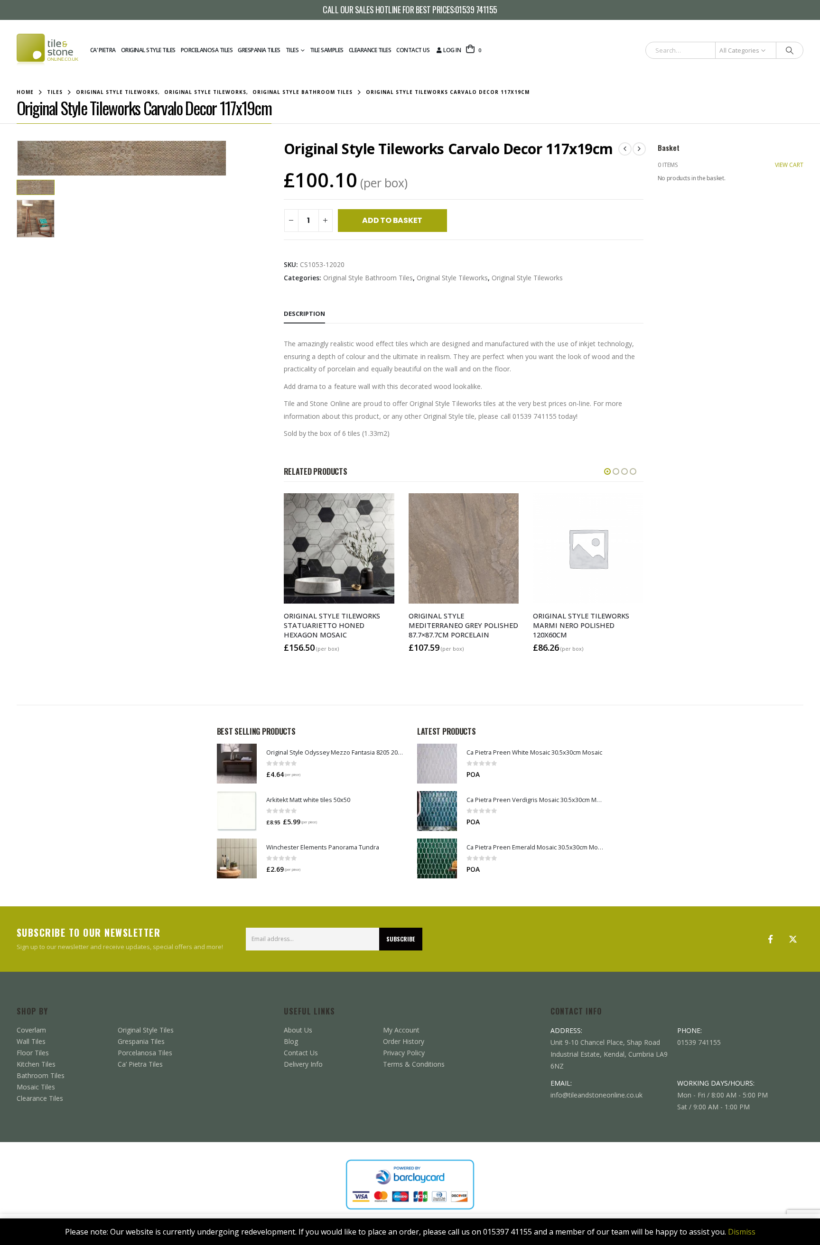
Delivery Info (303, 1064)
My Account (401, 1029)
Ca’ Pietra (103, 50)
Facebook (770, 939)
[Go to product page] (237, 764)
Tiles (292, 50)
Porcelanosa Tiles (207, 50)
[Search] (789, 50)
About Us (298, 1029)
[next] (639, 149)
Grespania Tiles (259, 50)
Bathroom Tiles (41, 1075)
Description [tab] (304, 313)
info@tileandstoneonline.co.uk (596, 1094)
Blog (291, 1041)
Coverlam (31, 1029)
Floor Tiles (33, 1052)
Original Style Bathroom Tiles (368, 277)
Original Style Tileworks (452, 277)
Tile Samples (327, 50)
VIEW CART (789, 165)
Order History (403, 1041)
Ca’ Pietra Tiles (140, 1064)
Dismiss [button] (741, 1232)
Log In (452, 50)
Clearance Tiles (370, 50)
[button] (19, 158)
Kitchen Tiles (36, 1064)
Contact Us (412, 50)
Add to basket (392, 220)
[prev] (625, 149)
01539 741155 (476, 10)
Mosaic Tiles (36, 1086)
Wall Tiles (31, 1041)
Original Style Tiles (148, 50)
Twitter (792, 939)
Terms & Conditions (414, 1064)
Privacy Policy (404, 1052)
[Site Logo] (47, 50)
